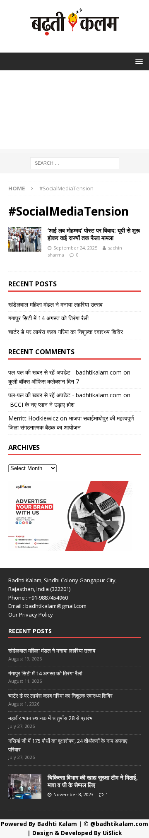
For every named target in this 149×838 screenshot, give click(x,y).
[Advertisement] (74, 111)
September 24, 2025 (75, 248)
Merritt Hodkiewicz (33, 418)
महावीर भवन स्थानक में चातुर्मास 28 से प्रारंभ (50, 718)
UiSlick (112, 833)
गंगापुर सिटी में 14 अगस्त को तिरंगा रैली (48, 318)
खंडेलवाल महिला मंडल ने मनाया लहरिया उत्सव (55, 304)
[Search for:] (74, 162)
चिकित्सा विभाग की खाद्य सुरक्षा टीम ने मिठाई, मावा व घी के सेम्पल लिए (93, 781)
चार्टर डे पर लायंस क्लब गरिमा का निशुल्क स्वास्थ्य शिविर (65, 332)
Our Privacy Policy (30, 614)
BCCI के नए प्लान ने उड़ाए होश (41, 404)
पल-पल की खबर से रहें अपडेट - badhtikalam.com (65, 372)
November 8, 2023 (73, 794)
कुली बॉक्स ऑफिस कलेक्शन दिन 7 (43, 381)
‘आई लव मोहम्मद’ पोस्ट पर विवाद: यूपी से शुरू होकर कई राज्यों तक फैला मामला (94, 234)
